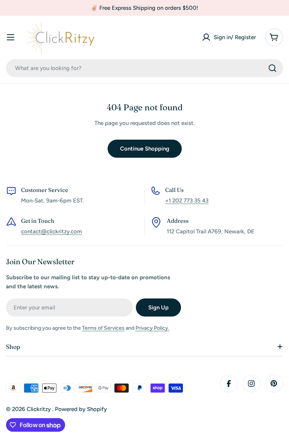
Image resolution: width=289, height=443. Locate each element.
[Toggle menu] (10, 37)
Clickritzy (39, 409)
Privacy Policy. (152, 328)
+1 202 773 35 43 (186, 200)
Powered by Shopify (81, 409)
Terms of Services (103, 328)
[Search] (272, 68)
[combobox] (144, 68)
